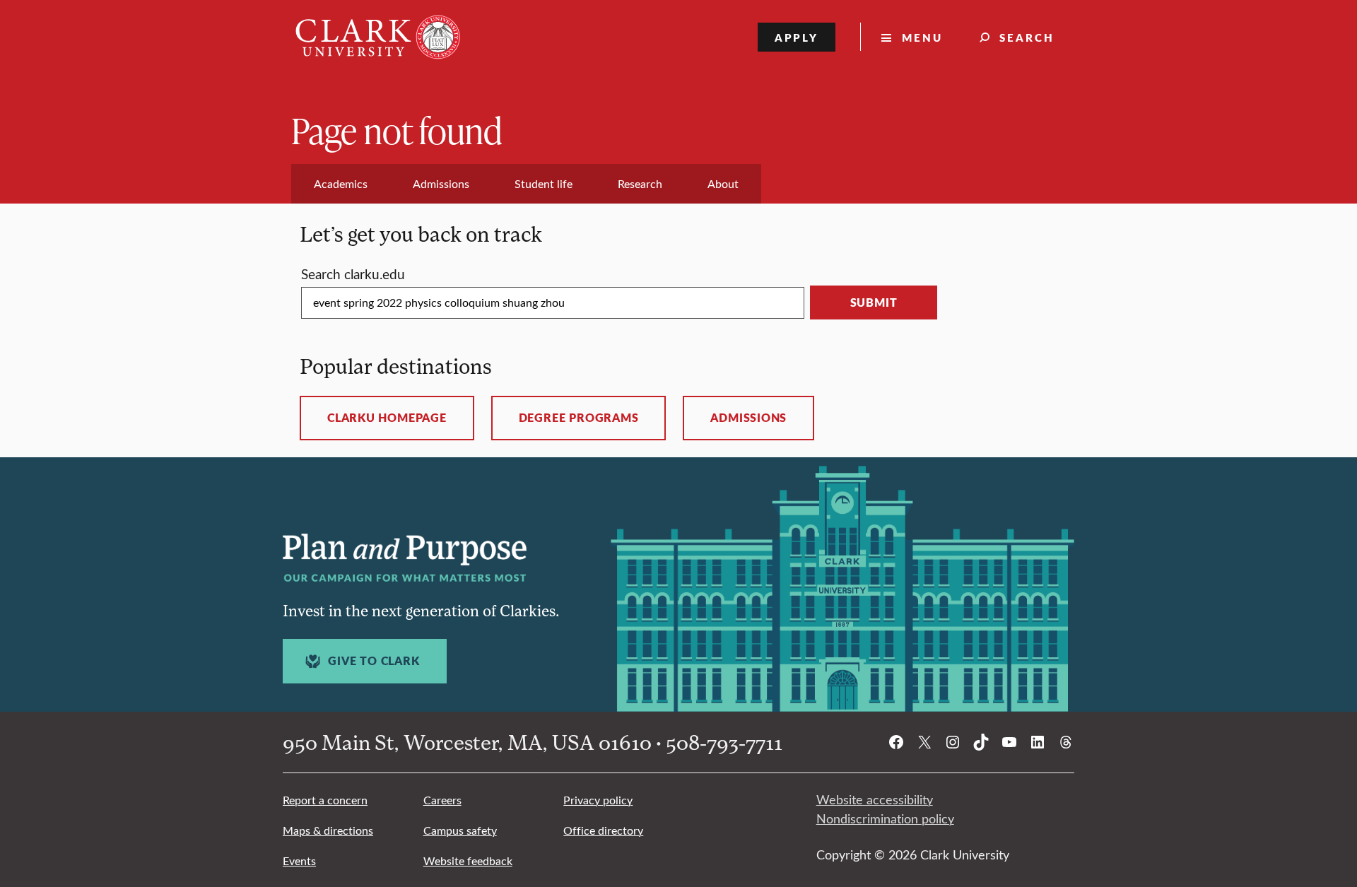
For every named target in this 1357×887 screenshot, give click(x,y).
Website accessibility (874, 799)
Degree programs (579, 417)
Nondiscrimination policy (885, 818)
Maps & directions (328, 830)
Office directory (603, 830)
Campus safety (460, 830)
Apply (797, 37)
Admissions (748, 417)
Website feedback (467, 860)
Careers (442, 799)
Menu (922, 37)
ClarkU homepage (387, 417)
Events (299, 860)
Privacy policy (598, 799)
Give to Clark (373, 661)
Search (1027, 37)
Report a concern (325, 799)
